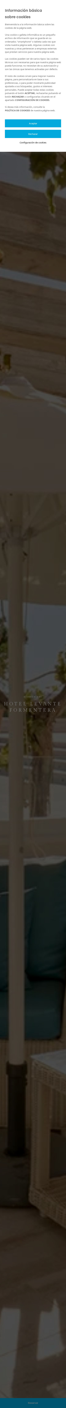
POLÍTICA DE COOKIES (17, 110)
